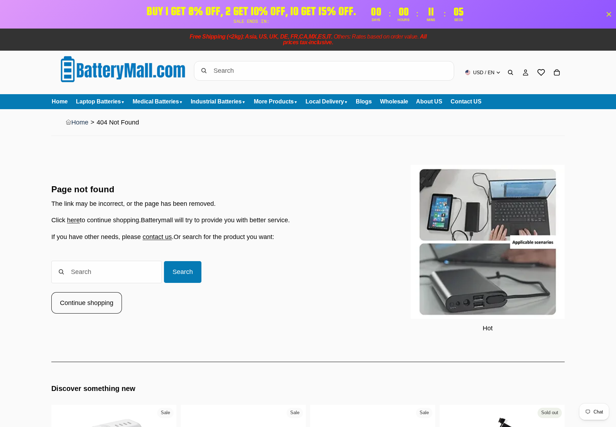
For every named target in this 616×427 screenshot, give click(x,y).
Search (183, 271)
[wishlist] (541, 72)
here (73, 220)
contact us (157, 236)
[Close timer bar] (609, 14)
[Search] (510, 72)
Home (79, 122)
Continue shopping (86, 302)
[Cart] (557, 72)
